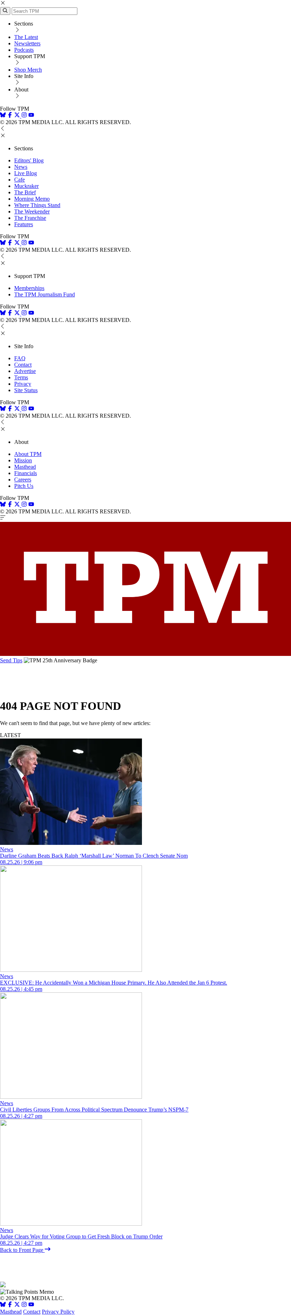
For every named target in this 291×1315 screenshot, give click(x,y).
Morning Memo (32, 199)
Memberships (29, 288)
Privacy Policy (58, 1312)
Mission (23, 460)
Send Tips (11, 660)
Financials (25, 473)
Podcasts (24, 50)
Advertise (25, 371)
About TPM (28, 454)
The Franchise (30, 218)
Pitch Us (23, 486)
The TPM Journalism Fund (44, 294)
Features (23, 224)
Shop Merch (28, 70)
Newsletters (27, 43)
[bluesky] (3, 116)
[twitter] (17, 1305)
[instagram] (24, 116)
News (20, 167)
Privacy (22, 384)
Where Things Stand (37, 205)
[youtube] (31, 116)
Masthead (25, 467)
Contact (23, 365)
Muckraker (26, 186)
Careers (22, 480)
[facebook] (10, 116)
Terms (21, 377)
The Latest (26, 37)
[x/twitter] (17, 116)
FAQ (20, 358)
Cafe (19, 180)
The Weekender (32, 211)
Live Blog (25, 173)
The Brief (25, 192)
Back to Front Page (22, 1250)
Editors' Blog (29, 160)
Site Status (26, 390)
